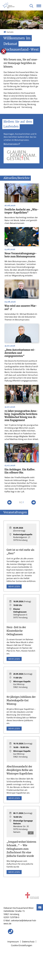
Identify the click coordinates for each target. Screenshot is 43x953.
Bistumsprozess (11, 144)
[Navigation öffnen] (39, 6)
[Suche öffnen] (31, 6)
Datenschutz (28, 941)
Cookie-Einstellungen (21, 945)
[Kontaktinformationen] (40, 907)
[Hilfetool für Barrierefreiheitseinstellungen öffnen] (3, 51)
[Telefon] (10, 931)
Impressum (13, 941)
